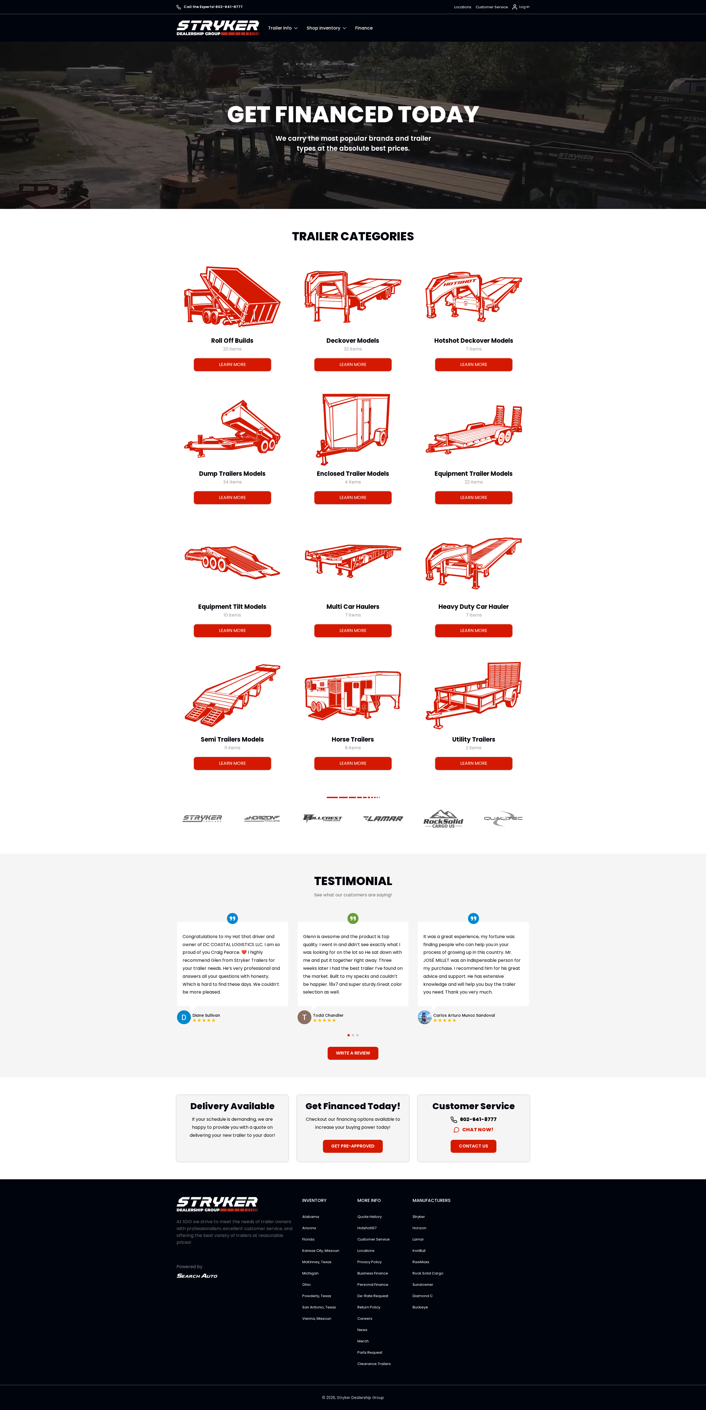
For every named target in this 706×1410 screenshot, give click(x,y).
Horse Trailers (353, 739)
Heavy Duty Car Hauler (473, 606)
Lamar (418, 1239)
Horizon (419, 1228)
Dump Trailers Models (232, 473)
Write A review (353, 1053)
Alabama (310, 1216)
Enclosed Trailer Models (353, 473)
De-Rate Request (372, 1296)
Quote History (369, 1216)
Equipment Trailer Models (474, 473)
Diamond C (423, 1296)
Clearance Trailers (374, 1363)
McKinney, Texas (316, 1262)
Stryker (419, 1216)
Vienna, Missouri (316, 1318)
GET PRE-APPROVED (353, 1146)
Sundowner (423, 1284)
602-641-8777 (478, 1119)
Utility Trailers (473, 739)
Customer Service (492, 7)
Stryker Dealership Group (360, 1397)
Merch (363, 1341)
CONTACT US (473, 1146)
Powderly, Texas (316, 1296)
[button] (287, 28)
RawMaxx (421, 1262)
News (362, 1329)
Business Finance (372, 1273)
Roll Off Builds (232, 340)
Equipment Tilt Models (232, 606)
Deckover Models (353, 340)
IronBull (419, 1250)
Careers (364, 1318)
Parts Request (369, 1352)
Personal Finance (372, 1284)
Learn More (232, 364)
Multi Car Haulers (353, 606)
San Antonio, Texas (319, 1307)
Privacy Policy (369, 1262)
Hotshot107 (366, 1228)
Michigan (310, 1273)
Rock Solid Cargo (428, 1273)
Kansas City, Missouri (320, 1250)
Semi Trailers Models (232, 739)
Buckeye (420, 1307)
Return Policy (368, 1307)
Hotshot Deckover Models (473, 340)
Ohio (306, 1284)
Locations (462, 7)
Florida (308, 1239)
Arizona (309, 1228)
